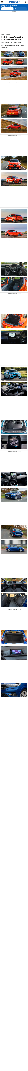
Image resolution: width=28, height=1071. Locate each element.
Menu (2, 2)
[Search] (26, 2)
